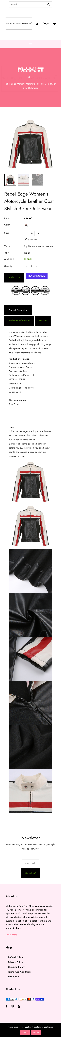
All (29, 77)
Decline (36, 1032)
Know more (11, 934)
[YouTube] (21, 1006)
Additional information (19, 320)
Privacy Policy (15, 962)
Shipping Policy (16, 967)
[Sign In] (37, 24)
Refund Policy (15, 957)
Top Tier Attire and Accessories (38, 246)
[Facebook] (8, 1006)
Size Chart (13, 976)
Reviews (43, 320)
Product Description (18, 310)
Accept (25, 1032)
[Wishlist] (53, 24)
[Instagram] (14, 1006)
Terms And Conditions (19, 971)
